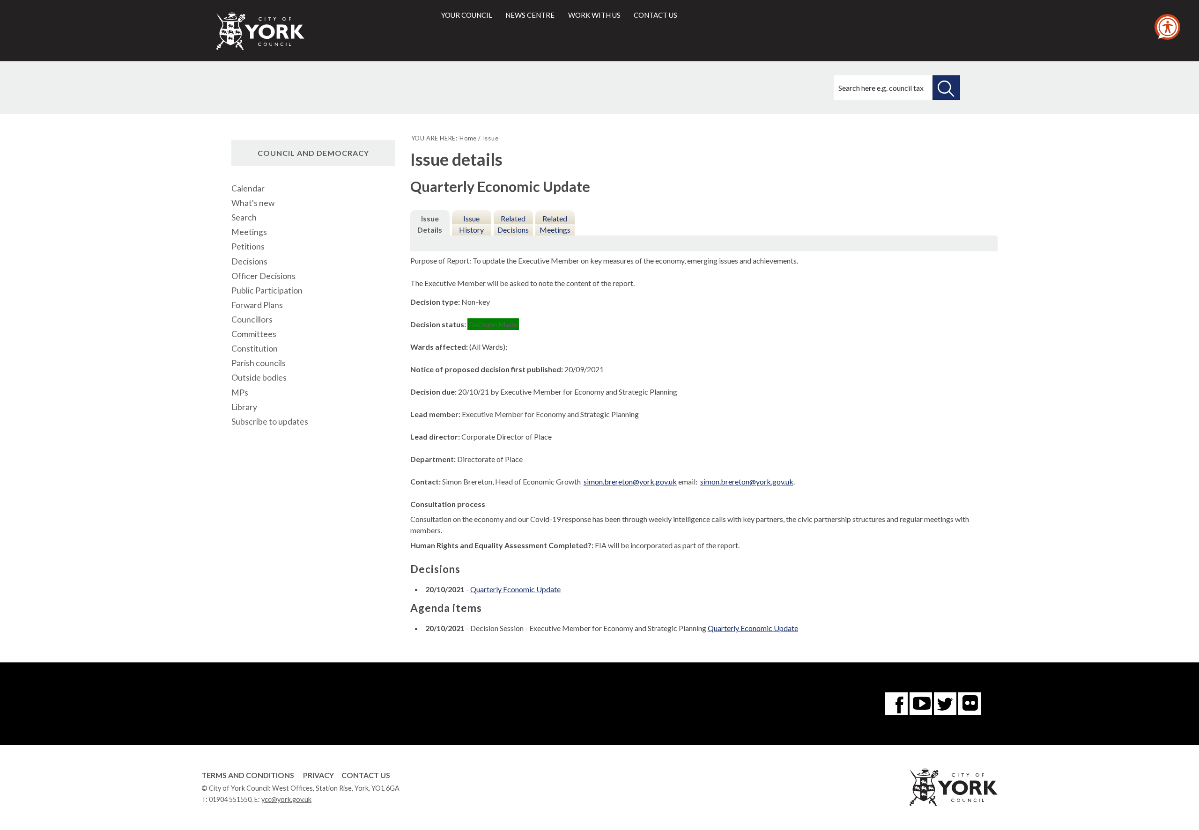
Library (244, 407)
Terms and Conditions (247, 775)
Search (244, 217)
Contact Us (365, 775)
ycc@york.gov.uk (286, 799)
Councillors (252, 319)
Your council (466, 15)
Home (468, 138)
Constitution (254, 348)
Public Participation (267, 290)
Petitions (248, 246)
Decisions (249, 261)
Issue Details (429, 224)
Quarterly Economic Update (515, 589)
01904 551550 (230, 799)
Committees (253, 334)
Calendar (248, 188)
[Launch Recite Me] (1167, 27)
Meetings (249, 232)
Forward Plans (257, 305)
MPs (239, 392)
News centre (530, 15)
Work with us (594, 15)
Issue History (471, 224)
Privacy (318, 775)
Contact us (655, 15)
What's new (252, 203)
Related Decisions (513, 224)
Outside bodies (259, 377)
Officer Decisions (263, 276)
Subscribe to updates (269, 421)
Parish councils (258, 363)
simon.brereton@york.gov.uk (630, 481)
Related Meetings (555, 224)
